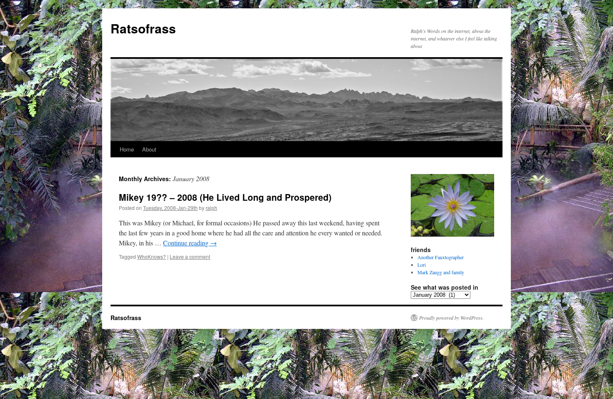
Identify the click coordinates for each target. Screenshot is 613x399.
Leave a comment (190, 256)
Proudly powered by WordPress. (451, 317)
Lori (421, 264)
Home (127, 149)
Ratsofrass (143, 28)
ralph (211, 207)
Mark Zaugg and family (440, 272)
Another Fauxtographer (440, 257)
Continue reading (190, 242)
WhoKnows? (151, 256)
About (149, 149)
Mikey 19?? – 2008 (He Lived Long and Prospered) (225, 197)
